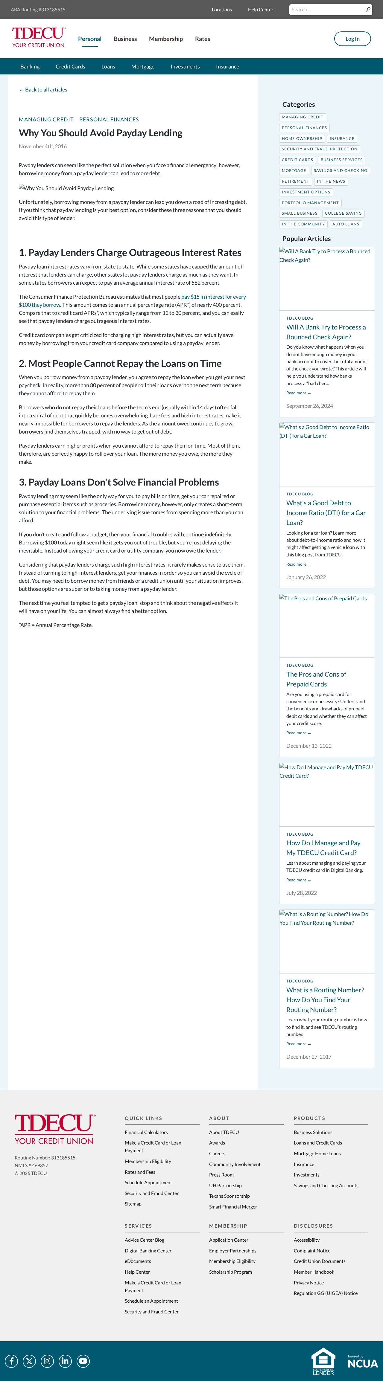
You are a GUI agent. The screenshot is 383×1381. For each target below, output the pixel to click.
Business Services (342, 160)
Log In (353, 38)
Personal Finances (109, 119)
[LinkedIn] (65, 1361)
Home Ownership (302, 138)
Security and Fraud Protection (320, 149)
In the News (331, 181)
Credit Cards (297, 160)
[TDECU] (55, 1129)
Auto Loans (345, 224)
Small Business (299, 213)
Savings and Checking (340, 170)
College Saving (343, 213)
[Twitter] (29, 1361)
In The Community (303, 224)
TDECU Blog (300, 318)
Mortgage (294, 170)
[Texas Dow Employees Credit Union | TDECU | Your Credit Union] (39, 45)
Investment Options (306, 192)
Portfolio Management (310, 203)
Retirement (295, 181)
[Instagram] (47, 1361)
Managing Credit (46, 119)
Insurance (342, 138)
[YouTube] (83, 1361)
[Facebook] (11, 1361)
